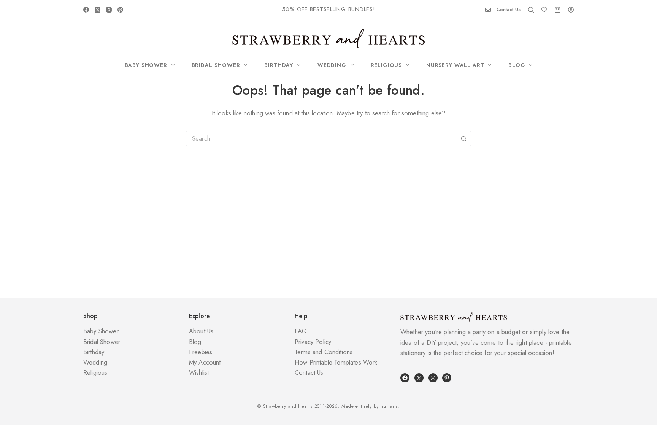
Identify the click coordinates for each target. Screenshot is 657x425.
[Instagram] (109, 10)
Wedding (331, 65)
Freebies (200, 352)
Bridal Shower (216, 65)
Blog (516, 65)
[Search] (531, 10)
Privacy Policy (313, 341)
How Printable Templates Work (336, 362)
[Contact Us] (488, 10)
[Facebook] (86, 10)
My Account (205, 362)
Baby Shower (146, 65)
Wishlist (199, 372)
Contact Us (509, 9)
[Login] (571, 10)
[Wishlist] (544, 10)
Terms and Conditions (323, 352)
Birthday (278, 65)
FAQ (301, 331)
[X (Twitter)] (97, 10)
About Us (201, 331)
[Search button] (463, 138)
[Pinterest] (120, 10)
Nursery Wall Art (455, 65)
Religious (386, 65)
